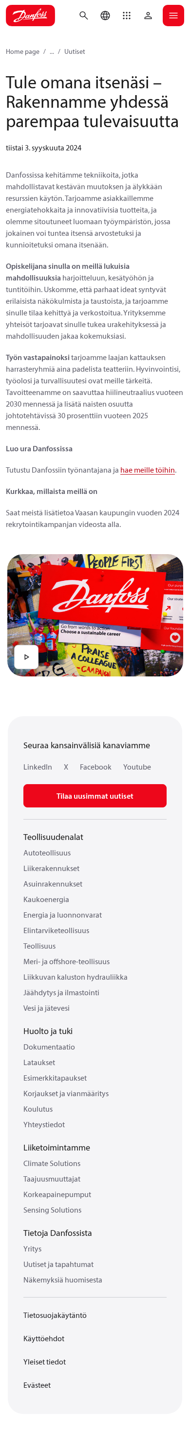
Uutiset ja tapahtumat (58, 1264)
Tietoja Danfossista (57, 1232)
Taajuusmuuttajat (51, 1178)
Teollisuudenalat (53, 836)
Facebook (96, 767)
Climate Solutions (51, 1163)
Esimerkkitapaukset (55, 1078)
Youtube (137, 767)
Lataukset (39, 1062)
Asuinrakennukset (52, 883)
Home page (22, 51)
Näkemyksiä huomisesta (62, 1279)
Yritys (32, 1248)
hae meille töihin (147, 470)
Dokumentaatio (49, 1047)
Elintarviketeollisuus (56, 930)
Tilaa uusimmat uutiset (95, 796)
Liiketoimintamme (56, 1147)
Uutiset (74, 51)
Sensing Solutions (52, 1210)
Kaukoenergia (46, 899)
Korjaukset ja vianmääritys (66, 1093)
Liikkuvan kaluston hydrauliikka (75, 977)
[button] (126, 15)
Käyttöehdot (43, 1338)
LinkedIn (37, 767)
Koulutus (38, 1109)
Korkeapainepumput (57, 1194)
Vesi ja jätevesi (46, 1008)
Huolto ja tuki (48, 1030)
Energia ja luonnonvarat (62, 915)
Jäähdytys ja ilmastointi (61, 992)
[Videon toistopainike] (26, 657)
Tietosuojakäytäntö (55, 1315)
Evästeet (37, 1385)
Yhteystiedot (44, 1124)
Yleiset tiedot (44, 1361)
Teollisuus (39, 946)
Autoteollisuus (47, 852)
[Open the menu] (173, 15)
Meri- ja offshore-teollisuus (66, 961)
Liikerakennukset (51, 868)
